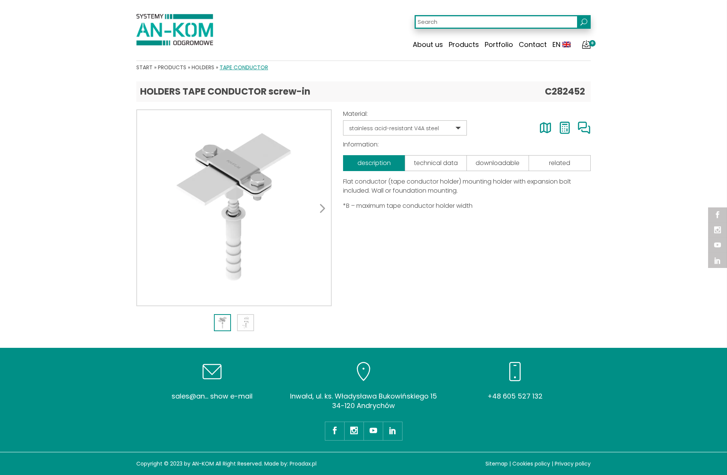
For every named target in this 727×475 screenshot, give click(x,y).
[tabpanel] (234, 207)
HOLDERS (203, 67)
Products (464, 44)
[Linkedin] (717, 260)
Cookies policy (531, 463)
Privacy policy (573, 463)
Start (144, 67)
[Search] (584, 22)
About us (428, 44)
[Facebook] (717, 215)
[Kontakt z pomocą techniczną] (584, 127)
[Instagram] (717, 230)
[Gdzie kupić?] (545, 127)
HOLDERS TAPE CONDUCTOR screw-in (225, 91)
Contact (533, 44)
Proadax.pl (303, 463)
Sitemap (496, 463)
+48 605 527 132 (515, 396)
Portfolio (499, 44)
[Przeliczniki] (564, 127)
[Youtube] (717, 245)
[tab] (222, 322)
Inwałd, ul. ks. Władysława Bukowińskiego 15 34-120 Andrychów (363, 400)
